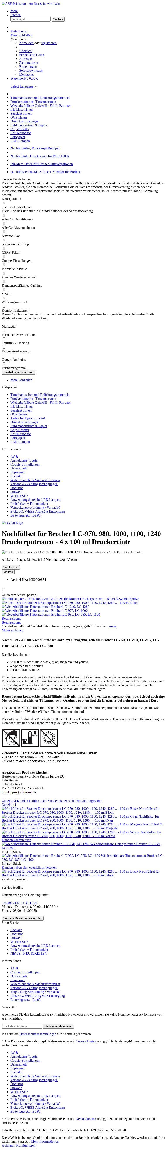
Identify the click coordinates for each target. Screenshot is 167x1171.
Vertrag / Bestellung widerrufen (22, 918)
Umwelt (16, 492)
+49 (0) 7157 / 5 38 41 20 (19, 903)
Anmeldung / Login (24, 460)
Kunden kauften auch (32, 801)
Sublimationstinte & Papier (28, 426)
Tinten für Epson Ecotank (28, 418)
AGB (14, 456)
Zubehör (9, 801)
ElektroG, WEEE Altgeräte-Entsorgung (37, 511)
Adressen (25, 59)
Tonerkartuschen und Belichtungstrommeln (40, 395)
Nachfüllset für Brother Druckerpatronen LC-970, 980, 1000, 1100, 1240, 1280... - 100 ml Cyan (80, 818)
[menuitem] (87, 11)
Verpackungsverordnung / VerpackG (35, 507)
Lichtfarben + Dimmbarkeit (29, 503)
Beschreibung (11, 618)
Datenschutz (18, 468)
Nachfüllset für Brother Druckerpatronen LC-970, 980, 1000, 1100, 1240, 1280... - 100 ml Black (81, 810)
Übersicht (25, 51)
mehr (112, 626)
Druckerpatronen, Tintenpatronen (33, 398)
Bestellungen (28, 66)
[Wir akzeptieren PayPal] (12, 523)
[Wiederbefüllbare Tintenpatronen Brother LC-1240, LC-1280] (45, 606)
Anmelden (26, 43)
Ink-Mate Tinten (21, 406)
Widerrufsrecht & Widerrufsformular (35, 480)
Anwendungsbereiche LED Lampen (35, 500)
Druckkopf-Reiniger (24, 422)
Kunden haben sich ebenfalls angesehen (74, 801)
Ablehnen (9, 1145)
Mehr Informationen (45, 1141)
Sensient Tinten (21, 410)
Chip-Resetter (19, 430)
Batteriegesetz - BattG (25, 515)
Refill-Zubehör (20, 434)
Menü (14, 11)
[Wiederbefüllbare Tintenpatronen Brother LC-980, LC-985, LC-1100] (51, 614)
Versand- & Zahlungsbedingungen (34, 484)
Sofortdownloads (31, 70)
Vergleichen (10, 567)
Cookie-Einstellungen (25, 464)
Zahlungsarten (29, 62)
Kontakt (16, 476)
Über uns (16, 488)
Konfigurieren (25, 1145)
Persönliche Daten (31, 55)
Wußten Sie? (19, 496)
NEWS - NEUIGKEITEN (28, 953)
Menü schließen (21, 35)
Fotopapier (17, 438)
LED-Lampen (20, 442)
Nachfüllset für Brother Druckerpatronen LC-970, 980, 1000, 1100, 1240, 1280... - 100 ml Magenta (83, 826)
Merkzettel (26, 74)
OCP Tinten (18, 414)
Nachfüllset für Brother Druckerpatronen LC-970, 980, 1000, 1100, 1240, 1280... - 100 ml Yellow (81, 834)
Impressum (17, 472)
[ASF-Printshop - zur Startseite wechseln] (31, 3)
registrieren (49, 43)
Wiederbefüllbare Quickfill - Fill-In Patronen (40, 402)
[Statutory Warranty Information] (3, 588)
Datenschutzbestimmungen (37, 1034)
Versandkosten (86, 1041)
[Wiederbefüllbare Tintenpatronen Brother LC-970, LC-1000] (45, 610)
